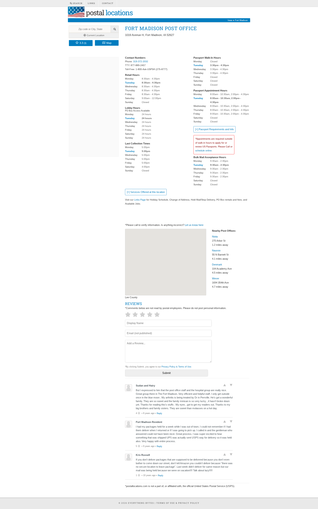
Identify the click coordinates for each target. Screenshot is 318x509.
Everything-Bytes (141, 503)
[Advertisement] (185, 46)
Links (91, 3)
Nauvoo (216, 250)
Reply (159, 413)
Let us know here (194, 225)
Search (77, 3)
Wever (215, 278)
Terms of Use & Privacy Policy (177, 503)
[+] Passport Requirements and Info (214, 129)
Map (108, 42)
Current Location (95, 35)
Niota (215, 236)
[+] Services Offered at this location (146, 192)
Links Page (140, 199)
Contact (107, 3)
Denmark (217, 264)
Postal (108, 12)
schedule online (203, 150)
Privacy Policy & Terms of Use (176, 366)
